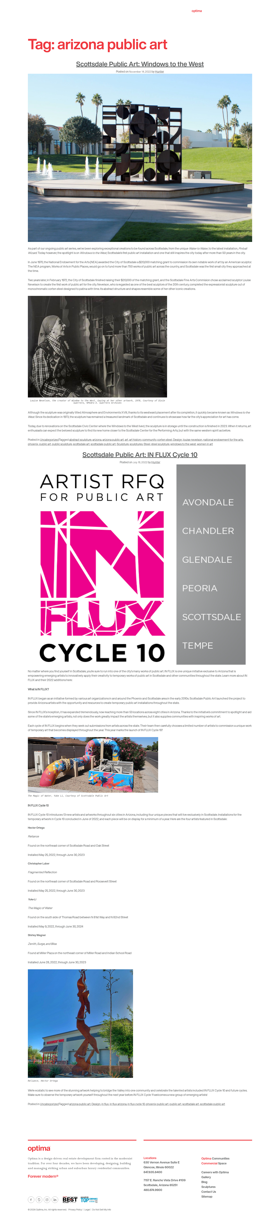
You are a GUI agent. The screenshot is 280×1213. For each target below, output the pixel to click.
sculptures (136, 444)
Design (177, 439)
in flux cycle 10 (136, 1104)
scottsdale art (81, 444)
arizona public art (113, 439)
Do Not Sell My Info (101, 1209)
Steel (147, 444)
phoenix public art (157, 1104)
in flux (105, 1104)
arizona (96, 439)
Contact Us (208, 1192)
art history (135, 439)
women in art (205, 444)
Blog (204, 1182)
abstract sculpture (80, 439)
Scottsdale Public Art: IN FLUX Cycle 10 (140, 454)
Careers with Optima (215, 1172)
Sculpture (123, 444)
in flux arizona (118, 1104)
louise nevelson (192, 439)
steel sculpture (160, 444)
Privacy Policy (75, 1209)
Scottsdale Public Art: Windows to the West (140, 64)
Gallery (206, 1177)
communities (207, 10)
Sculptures (208, 1187)
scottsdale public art (103, 444)
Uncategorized (49, 439)
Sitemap (206, 1196)
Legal (87, 1209)
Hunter (159, 71)
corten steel (164, 439)
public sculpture (62, 444)
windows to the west (183, 444)
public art (45, 444)
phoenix (33, 444)
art (126, 439)
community (149, 439)
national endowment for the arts (223, 439)
